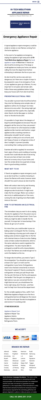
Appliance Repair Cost (12, 311)
